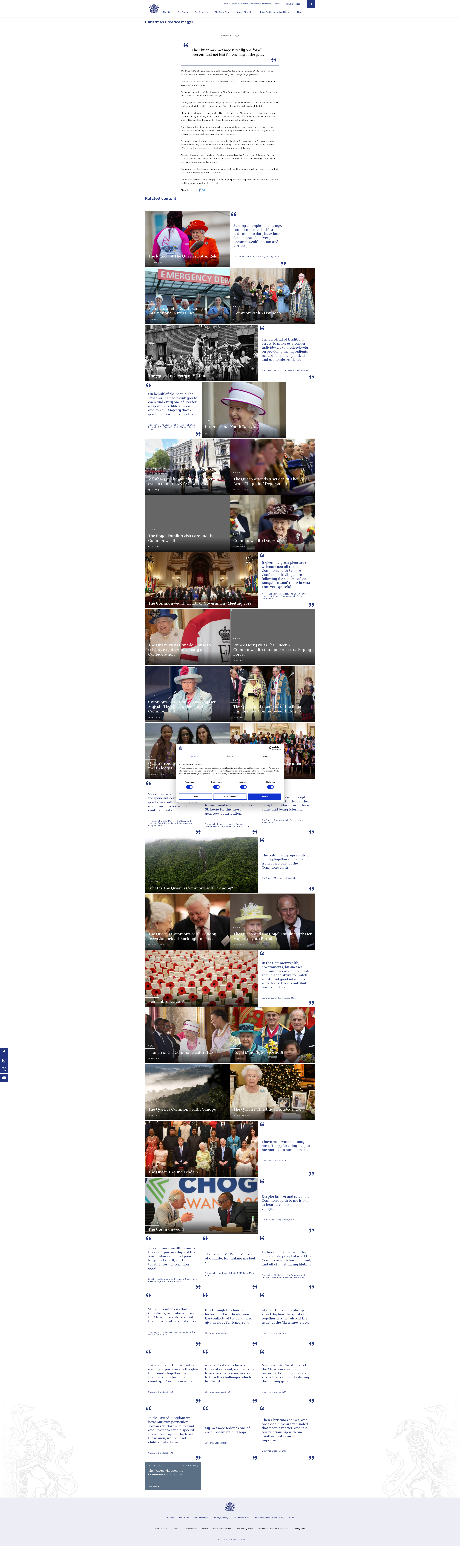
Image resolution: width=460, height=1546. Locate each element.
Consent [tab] (194, 756)
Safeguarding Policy (244, 1529)
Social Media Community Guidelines (273, 1529)
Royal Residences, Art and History (275, 12)
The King (167, 12)
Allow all (264, 797)
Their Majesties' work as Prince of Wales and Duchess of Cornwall (253, 4)
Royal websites (293, 4)
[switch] (216, 787)
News (299, 12)
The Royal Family (223, 12)
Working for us (299, 1529)
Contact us (176, 1529)
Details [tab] (230, 756)
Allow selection (230, 797)
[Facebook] (199, 190)
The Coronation (201, 12)
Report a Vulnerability (222, 1529)
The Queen (183, 12)
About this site (161, 1529)
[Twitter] (203, 190)
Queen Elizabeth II (245, 12)
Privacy (205, 1529)
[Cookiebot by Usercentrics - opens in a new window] (270, 748)
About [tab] (266, 756)
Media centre (191, 1529)
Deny (195, 797)
